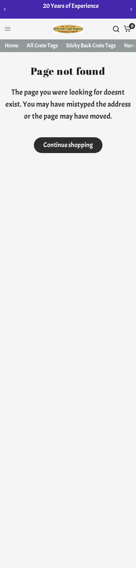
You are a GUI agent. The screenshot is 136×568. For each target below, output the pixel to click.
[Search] (116, 29)
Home (11, 45)
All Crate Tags (42, 45)
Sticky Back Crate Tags (91, 45)
